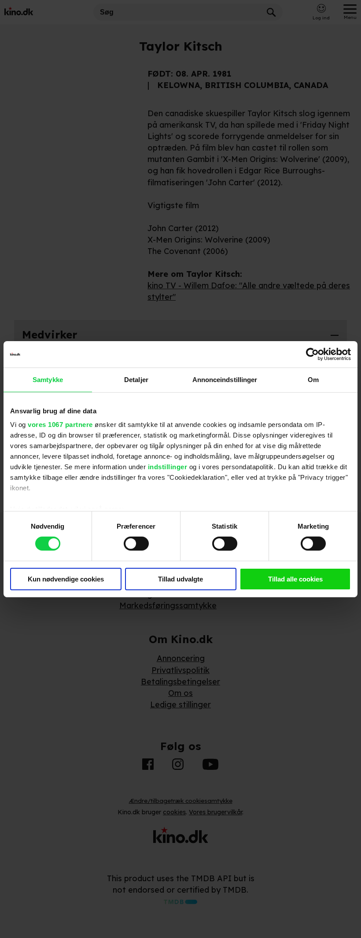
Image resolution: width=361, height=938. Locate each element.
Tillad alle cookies (295, 579)
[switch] (136, 544)
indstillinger (168, 467)
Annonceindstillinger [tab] (225, 379)
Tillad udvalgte (180, 579)
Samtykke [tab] (48, 379)
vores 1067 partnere (60, 424)
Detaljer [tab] (136, 379)
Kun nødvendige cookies (66, 579)
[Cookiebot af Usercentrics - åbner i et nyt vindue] (312, 353)
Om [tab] (313, 379)
